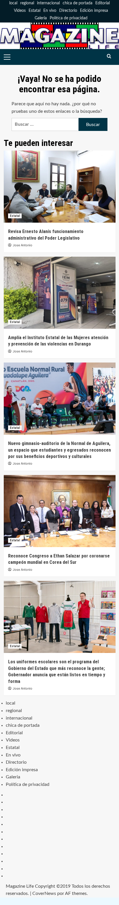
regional (27, 3)
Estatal (34, 11)
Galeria (41, 18)
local (13, 3)
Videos (20, 11)
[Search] (109, 56)
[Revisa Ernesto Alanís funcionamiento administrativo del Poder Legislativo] (60, 187)
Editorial (102, 3)
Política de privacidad (69, 18)
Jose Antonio (22, 245)
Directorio (68, 11)
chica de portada (77, 3)
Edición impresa (94, 11)
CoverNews (44, 893)
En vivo (49, 11)
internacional (48, 3)
